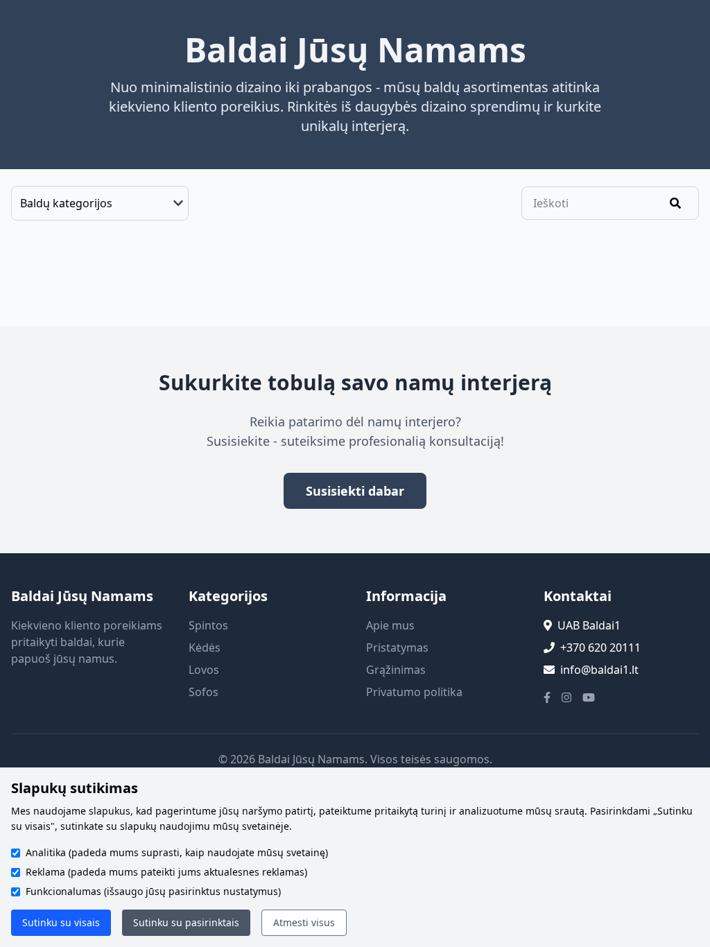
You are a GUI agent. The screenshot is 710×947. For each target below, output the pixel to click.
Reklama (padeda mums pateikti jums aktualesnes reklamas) (166, 871)
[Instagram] (566, 697)
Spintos (208, 625)
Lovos (204, 669)
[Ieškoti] (675, 203)
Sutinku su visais (61, 922)
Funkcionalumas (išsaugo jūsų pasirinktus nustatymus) (153, 891)
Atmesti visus (304, 922)
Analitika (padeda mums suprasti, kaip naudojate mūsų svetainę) (177, 852)
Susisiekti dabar (355, 491)
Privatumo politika (414, 692)
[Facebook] (547, 697)
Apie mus (390, 625)
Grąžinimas (396, 669)
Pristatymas (397, 647)
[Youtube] (588, 697)
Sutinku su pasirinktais (186, 922)
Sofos (203, 692)
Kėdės (204, 647)
